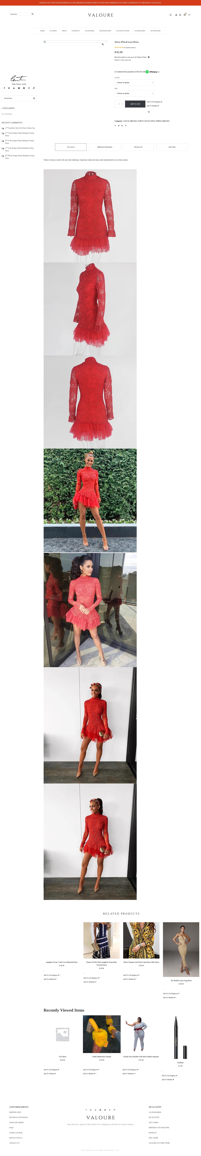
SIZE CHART (153, 1138)
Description (71, 147)
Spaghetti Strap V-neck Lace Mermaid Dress (61, 962)
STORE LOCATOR (15, 1133)
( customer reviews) (130, 47)
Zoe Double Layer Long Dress (181, 980)
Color (117, 78)
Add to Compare (149, 111)
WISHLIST (153, 1133)
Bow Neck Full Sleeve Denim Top (23, 128)
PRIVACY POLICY (15, 1138)
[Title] (34, 88)
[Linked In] (14, 88)
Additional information (104, 147)
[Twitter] (9, 88)
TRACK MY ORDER (16, 1122)
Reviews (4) (138, 147)
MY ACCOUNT (154, 1117)
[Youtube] (19, 88)
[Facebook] (4, 88)
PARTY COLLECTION (146, 121)
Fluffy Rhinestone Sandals (101, 1057)
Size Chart (172, 147)
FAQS (11, 1128)
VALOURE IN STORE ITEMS (159, 1143)
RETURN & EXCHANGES (18, 1117)
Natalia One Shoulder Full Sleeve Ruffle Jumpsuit (141, 1057)
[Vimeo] (24, 88)
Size (116, 88)
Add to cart (135, 104)
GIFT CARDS (153, 1122)
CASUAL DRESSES (130, 121)
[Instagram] (29, 88)
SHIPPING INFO (15, 1112)
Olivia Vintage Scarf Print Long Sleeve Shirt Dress (141, 962)
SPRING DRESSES (162, 121)
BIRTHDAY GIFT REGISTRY (159, 1128)
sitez (1, 1154)
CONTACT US (14, 1143)
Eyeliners (180, 1062)
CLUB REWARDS (155, 1112)
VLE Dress (62, 1057)
